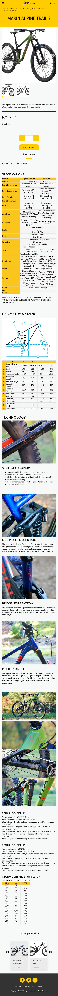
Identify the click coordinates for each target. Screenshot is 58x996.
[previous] (5, 56)
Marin (10, 124)
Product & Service (15, 9)
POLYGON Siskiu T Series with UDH (18, 962)
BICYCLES (26, 9)
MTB (33, 9)
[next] (53, 56)
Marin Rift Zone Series (38, 962)
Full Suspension (42, 9)
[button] (3, 3)
